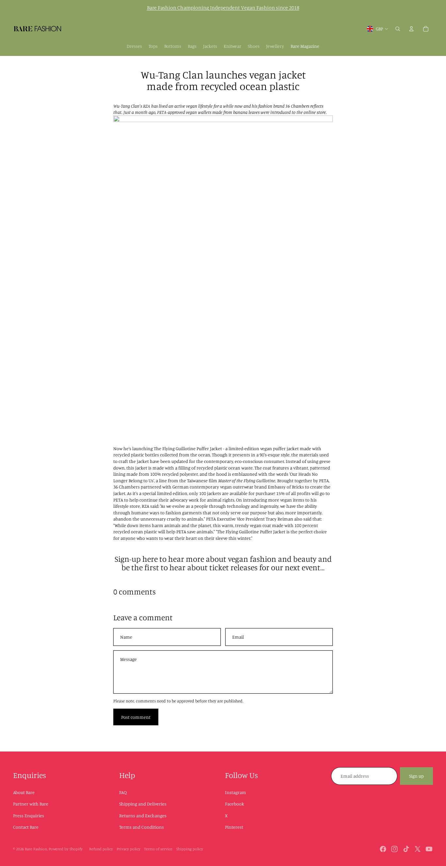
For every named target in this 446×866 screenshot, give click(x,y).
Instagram (235, 792)
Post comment (136, 717)
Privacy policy (128, 848)
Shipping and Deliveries (143, 803)
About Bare (24, 792)
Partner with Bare (30, 803)
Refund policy (101, 848)
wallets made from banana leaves (229, 112)
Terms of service (158, 848)
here (150, 559)
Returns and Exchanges (143, 815)
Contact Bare (26, 827)
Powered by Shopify (66, 848)
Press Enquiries (28, 815)
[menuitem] (134, 46)
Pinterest (234, 827)
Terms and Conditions (141, 827)
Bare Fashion (36, 848)
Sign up (416, 776)
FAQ (123, 792)
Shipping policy (189, 848)
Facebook (234, 803)
